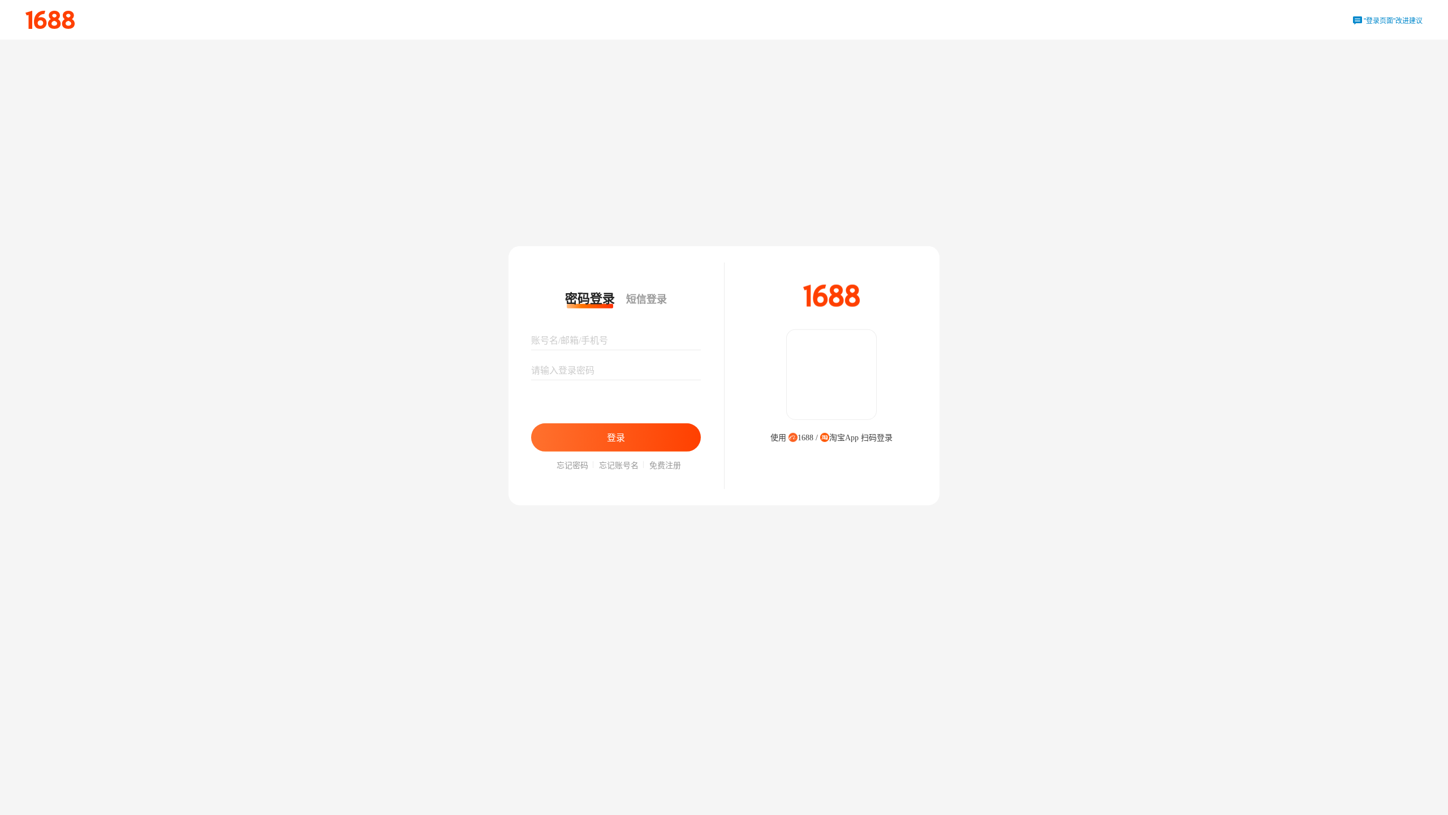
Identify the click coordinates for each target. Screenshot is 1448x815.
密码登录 (590, 298)
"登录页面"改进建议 (1388, 21)
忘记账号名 (619, 465)
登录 (616, 437)
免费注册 (665, 465)
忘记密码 (572, 465)
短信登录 (646, 299)
